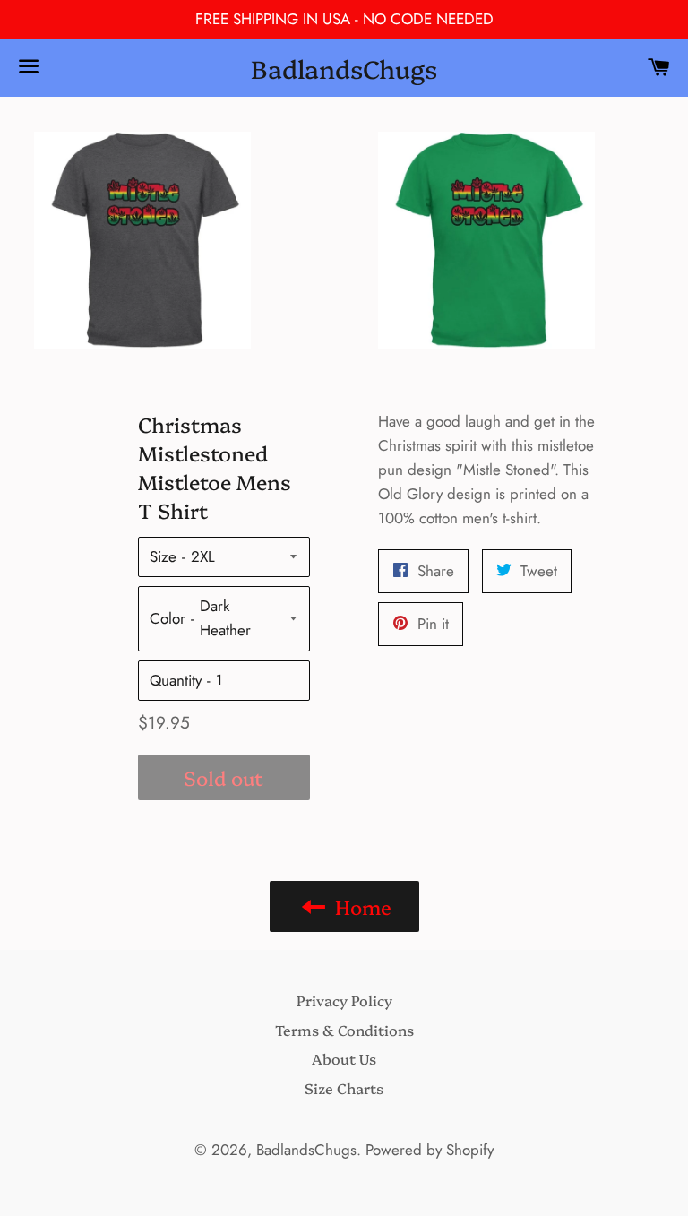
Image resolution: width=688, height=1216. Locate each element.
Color (167, 618)
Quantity (176, 680)
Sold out (223, 777)
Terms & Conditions (344, 1029)
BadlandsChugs (344, 67)
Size (163, 556)
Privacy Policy (344, 1000)
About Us (344, 1058)
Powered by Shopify (430, 1149)
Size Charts (344, 1088)
